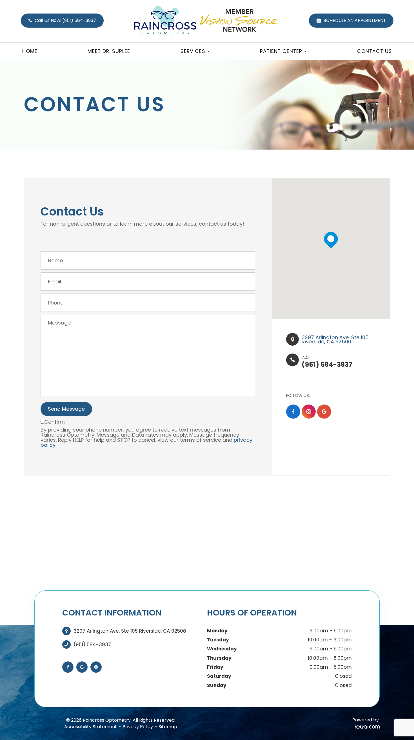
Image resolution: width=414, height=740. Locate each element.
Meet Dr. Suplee (109, 51)
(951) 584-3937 (92, 644)
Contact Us (374, 51)
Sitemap (168, 726)
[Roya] (367, 727)
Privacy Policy (138, 726)
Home (29, 51)
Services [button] (193, 51)
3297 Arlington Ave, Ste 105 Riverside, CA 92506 (130, 631)
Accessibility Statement (90, 726)
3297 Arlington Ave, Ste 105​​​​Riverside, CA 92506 (335, 339)
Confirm (54, 422)
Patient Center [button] (281, 51)
